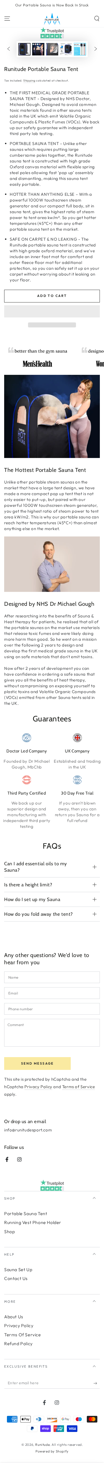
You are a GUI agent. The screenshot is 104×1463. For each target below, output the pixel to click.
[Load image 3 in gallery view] (52, 49)
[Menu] (7, 18)
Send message (37, 1063)
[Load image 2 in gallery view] (38, 49)
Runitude (42, 1444)
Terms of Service (78, 1086)
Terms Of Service (22, 1334)
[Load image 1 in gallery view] (24, 49)
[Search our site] (97, 18)
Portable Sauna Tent (25, 1213)
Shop (9, 1231)
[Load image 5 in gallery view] (80, 49)
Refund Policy (18, 1343)
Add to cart (52, 296)
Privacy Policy (38, 1086)
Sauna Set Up (18, 1269)
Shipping (29, 80)
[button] (52, 311)
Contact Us (16, 1278)
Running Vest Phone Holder (32, 1222)
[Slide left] (8, 49)
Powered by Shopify (52, 1451)
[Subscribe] (96, 1383)
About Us (13, 1316)
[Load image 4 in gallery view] (66, 49)
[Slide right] (96, 49)
